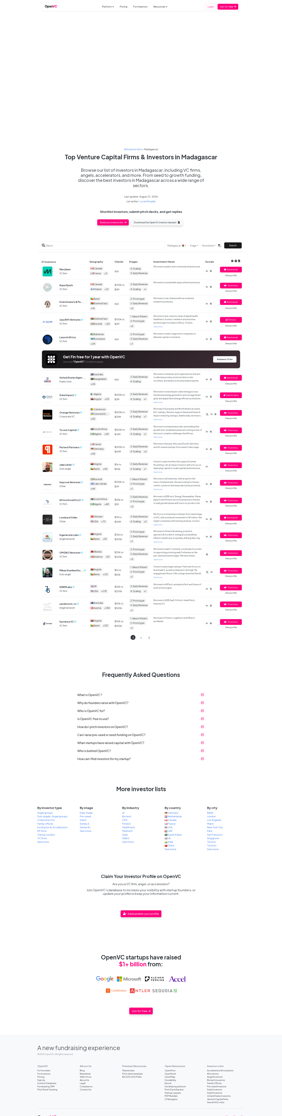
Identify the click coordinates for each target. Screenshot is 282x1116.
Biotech (126, 816)
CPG (124, 819)
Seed (83, 819)
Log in (211, 6)
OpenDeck (170, 1073)
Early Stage (86, 812)
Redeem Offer (225, 359)
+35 (107, 398)
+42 (93, 418)
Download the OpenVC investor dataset (155, 222)
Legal (83, 1083)
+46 (93, 488)
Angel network (67, 538)
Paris (209, 830)
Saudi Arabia (174, 834)
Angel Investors (215, 1076)
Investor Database (46, 1083)
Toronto (211, 845)
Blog (82, 1070)
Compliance (86, 1086)
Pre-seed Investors (216, 1086)
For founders (43, 1070)
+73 (103, 521)
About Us (84, 1080)
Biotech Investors (216, 1080)
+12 (107, 289)
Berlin (210, 812)
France (171, 823)
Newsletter (85, 1073)
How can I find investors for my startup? (104, 759)
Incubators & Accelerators (52, 827)
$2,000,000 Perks (132, 1076)
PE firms (42, 830)
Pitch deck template (132, 1073)
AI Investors (213, 1073)
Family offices (45, 823)
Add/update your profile (143, 913)
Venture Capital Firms (217, 1099)
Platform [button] (107, 6)
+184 (107, 607)
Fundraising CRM (46, 1086)
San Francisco (215, 834)
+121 (105, 574)
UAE (169, 830)
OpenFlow (170, 1070)
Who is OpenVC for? (91, 711)
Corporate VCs (46, 819)
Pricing (123, 6)
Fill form (232, 319)
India (170, 841)
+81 (105, 538)
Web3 (125, 838)
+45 (93, 453)
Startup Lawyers (173, 1092)
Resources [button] (159, 6)
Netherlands (174, 816)
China (170, 845)
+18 (93, 308)
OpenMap (170, 1076)
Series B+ (85, 827)
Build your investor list (112, 222)
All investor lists (133, 149)
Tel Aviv (211, 841)
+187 (105, 625)
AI (123, 812)
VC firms (42, 838)
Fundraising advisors (175, 1086)
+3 (105, 273)
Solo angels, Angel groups (52, 816)
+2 (131, 308)
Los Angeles (214, 819)
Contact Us (85, 1089)
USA (169, 827)
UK (169, 838)
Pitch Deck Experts (174, 1089)
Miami (210, 823)
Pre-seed (85, 816)
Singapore (213, 838)
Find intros (233, 285)
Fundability (170, 1080)
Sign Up (41, 1080)
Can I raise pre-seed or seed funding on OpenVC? (111, 735)
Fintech (126, 823)
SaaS (125, 834)
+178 (104, 591)
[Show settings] (232, 261)
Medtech (127, 830)
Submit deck (232, 395)
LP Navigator (171, 1099)
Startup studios (46, 834)
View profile (231, 275)
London (211, 816)
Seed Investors (214, 1092)
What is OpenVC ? (89, 695)
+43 (106, 433)
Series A (84, 823)
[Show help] (236, 261)
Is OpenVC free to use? (93, 719)
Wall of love (85, 1076)
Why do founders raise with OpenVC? (102, 703)
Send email (232, 269)
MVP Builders (171, 1095)
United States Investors (219, 1095)
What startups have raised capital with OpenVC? (110, 743)
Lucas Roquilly (148, 201)
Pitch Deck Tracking (47, 1089)
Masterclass (128, 1070)
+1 (145, 289)
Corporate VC (67, 416)
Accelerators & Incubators (220, 1070)
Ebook (168, 1083)
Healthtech (128, 827)
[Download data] (239, 261)
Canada (171, 819)
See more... (44, 841)
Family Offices (214, 1083)
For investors (140, 6)
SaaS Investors (214, 1089)
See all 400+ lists (215, 1102)
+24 (107, 323)
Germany (172, 812)
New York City (215, 827)
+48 (106, 504)
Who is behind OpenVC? (94, 751)
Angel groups (45, 812)
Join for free (226, 6)
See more (158, 326)
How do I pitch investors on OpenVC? (102, 727)
